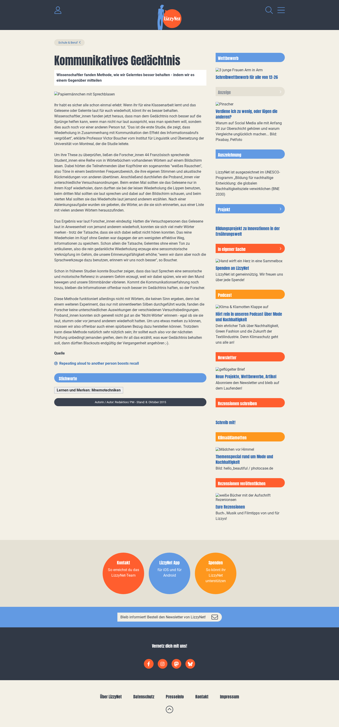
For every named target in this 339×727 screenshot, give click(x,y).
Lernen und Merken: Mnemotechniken (89, 390)
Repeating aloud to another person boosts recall (99, 363)
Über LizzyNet (111, 697)
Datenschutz (143, 697)
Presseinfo (175, 697)
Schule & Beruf (68, 42)
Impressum (229, 697)
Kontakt (201, 697)
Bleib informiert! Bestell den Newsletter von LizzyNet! (163, 617)
